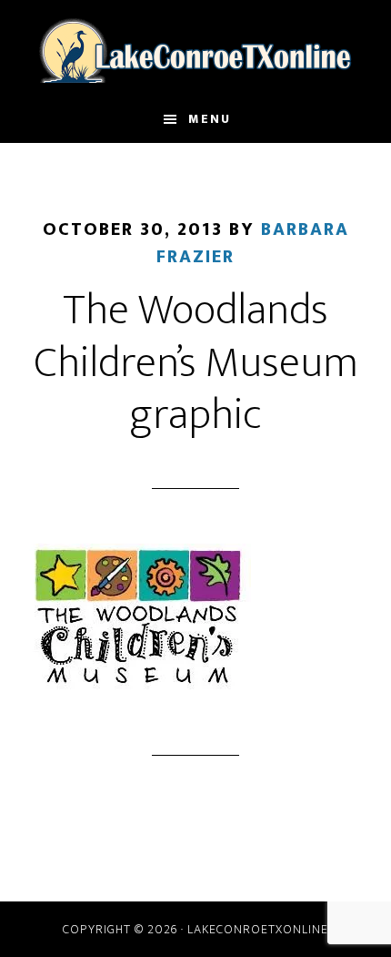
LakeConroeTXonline (196, 48)
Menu (209, 118)
